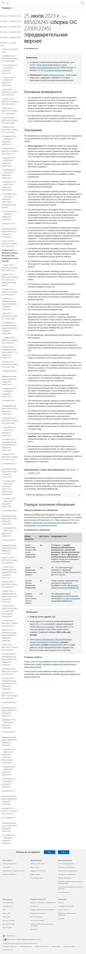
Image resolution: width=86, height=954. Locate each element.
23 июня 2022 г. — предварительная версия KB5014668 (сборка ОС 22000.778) (9, 596)
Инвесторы (61, 918)
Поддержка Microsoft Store (38, 871)
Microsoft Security (8, 906)
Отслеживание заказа (36, 878)
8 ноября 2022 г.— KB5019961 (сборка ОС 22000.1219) (9, 457)
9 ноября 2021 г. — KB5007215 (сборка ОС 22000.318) (9, 811)
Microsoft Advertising (8, 920)
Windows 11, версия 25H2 (10, 21)
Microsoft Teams (7, 927)
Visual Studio (34, 929)
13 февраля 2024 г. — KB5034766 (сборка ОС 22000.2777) (9, 140)
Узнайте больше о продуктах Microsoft (13, 871)
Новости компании (63, 910)
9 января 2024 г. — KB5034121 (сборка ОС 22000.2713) (9, 151)
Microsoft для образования (65, 863)
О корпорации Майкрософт (66, 906)
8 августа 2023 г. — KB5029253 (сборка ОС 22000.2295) (9, 243)
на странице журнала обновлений (58, 70)
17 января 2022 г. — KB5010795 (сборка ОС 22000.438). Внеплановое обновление (9, 756)
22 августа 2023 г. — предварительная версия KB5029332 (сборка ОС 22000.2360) (9, 230)
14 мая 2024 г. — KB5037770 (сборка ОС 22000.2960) (9, 111)
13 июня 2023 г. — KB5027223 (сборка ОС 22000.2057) (9, 292)
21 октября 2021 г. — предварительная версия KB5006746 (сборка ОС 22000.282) (9, 824)
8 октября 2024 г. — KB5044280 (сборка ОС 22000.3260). (10, 58)
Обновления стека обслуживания (46, 522)
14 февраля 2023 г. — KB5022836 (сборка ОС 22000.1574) (9, 392)
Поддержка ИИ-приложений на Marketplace (42, 910)
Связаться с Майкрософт (10, 946)
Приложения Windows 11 (10, 874)
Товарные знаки (56, 946)
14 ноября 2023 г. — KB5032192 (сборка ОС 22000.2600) (9, 174)
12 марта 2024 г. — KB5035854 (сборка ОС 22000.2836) (9, 129)
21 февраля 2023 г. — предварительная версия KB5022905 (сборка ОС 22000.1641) (9, 378)
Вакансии (60, 902)
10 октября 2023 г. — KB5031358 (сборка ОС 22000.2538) (9, 186)
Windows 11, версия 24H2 (10, 26)
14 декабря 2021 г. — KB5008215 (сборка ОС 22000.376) (9, 783)
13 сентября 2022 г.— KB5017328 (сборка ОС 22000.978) (10, 532)
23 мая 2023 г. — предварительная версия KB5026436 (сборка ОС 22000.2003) (9, 303)
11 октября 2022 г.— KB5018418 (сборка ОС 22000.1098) (9, 502)
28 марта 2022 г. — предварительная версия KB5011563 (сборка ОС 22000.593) (9, 683)
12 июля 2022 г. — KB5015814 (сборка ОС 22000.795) (9, 584)
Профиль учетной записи (37, 863)
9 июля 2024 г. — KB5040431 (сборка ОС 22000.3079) (9, 92)
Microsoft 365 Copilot (8, 924)
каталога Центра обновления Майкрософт (65, 586)
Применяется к (32, 48)
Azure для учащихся (63, 892)
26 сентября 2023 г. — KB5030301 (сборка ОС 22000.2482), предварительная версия (10, 200)
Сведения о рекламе (69, 946)
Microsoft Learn (34, 906)
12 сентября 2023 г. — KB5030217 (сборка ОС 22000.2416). (10, 215)
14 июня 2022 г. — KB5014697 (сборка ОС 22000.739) (9, 623)
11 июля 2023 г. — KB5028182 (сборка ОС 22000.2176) (9, 268)
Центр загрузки (34, 867)
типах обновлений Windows (48, 65)
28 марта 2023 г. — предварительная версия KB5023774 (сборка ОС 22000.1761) (9, 352)
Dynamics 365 (6, 913)
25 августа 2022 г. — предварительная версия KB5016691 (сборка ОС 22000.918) (9, 547)
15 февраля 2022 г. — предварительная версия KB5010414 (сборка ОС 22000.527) (9, 709)
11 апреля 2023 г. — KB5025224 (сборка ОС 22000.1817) (10, 340)
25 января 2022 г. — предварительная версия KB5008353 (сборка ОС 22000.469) (9, 738)
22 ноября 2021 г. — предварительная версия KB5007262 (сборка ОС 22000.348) (9, 797)
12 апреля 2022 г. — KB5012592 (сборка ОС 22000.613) (10, 671)
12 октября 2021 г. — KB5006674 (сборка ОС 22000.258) (9, 839)
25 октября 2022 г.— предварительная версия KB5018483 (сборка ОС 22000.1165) (9, 470)
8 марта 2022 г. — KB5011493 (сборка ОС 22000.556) (9, 695)
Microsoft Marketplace (36, 917)
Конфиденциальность (26, 946)
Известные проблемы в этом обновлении (43, 494)
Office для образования (64, 878)
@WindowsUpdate (57, 75)
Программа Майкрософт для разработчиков (42, 902)
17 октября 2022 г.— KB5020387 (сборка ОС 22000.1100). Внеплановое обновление (9, 487)
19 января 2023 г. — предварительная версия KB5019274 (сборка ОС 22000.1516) (9, 407)
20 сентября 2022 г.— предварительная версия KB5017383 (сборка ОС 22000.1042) (10, 517)
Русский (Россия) (10, 936)
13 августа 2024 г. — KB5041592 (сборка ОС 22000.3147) (9, 81)
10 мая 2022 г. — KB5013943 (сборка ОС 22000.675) (9, 647)
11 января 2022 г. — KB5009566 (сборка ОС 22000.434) (9, 770)
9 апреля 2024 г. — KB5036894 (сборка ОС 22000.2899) (9, 120)
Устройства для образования (66, 867)
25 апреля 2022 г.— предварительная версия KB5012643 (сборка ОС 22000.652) (10, 659)
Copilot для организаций (9, 863)
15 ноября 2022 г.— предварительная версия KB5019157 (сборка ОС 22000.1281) (10, 444)
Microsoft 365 (6, 867)
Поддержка (7, 8)
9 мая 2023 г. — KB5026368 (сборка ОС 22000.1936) (9, 316)
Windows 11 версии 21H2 (8, 43)
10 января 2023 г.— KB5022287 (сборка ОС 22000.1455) (10, 420)
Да (49, 852)
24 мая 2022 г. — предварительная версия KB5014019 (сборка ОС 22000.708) (9, 635)
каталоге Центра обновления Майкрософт (65, 599)
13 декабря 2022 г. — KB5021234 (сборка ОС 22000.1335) (9, 431)
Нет (63, 852)
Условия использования (41, 946)
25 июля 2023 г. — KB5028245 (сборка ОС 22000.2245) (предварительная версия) (10, 255)
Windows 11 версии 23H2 (10, 32)
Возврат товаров (35, 874)
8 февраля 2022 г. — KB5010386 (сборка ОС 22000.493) (9, 723)
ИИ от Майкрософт (8, 902)
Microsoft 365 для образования (67, 874)
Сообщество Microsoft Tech (38, 913)
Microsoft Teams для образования (67, 871)
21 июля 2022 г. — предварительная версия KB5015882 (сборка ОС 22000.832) (9, 572)
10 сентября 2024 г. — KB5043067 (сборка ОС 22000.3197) (10, 69)
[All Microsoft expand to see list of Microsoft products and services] (2, 3)
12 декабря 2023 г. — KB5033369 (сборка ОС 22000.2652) (9, 161)
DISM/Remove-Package (45, 626)
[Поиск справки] (8, 3)
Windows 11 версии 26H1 (10, 16)
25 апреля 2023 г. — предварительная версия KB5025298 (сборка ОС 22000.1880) (10, 328)
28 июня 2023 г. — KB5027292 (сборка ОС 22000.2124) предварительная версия (9, 279)
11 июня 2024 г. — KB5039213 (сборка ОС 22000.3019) (9, 101)
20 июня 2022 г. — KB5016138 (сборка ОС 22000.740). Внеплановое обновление (9, 611)
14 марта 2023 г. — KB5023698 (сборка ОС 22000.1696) (9, 364)
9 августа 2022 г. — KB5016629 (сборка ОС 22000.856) (9, 560)
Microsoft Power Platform (37, 920)
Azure (4, 910)
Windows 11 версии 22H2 (10, 37)
